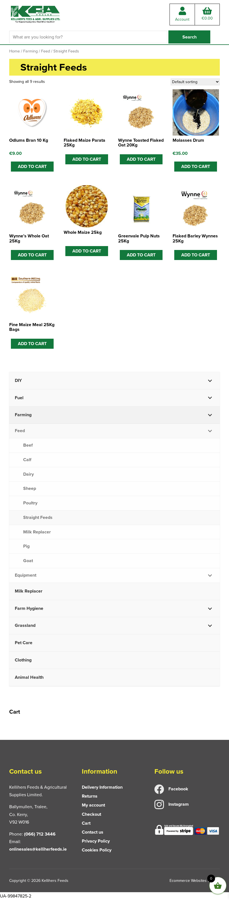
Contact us (92, 832)
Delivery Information (102, 787)
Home (14, 51)
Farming (30, 51)
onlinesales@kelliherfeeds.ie (38, 849)
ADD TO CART (86, 159)
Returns (89, 796)
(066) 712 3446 (40, 834)
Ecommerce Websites (188, 881)
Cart (86, 823)
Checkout (91, 814)
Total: (207, 18)
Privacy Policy (96, 841)
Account (182, 19)
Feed (45, 51)
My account (93, 805)
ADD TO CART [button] (32, 166)
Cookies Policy (96, 850)
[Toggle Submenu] (210, 380)
